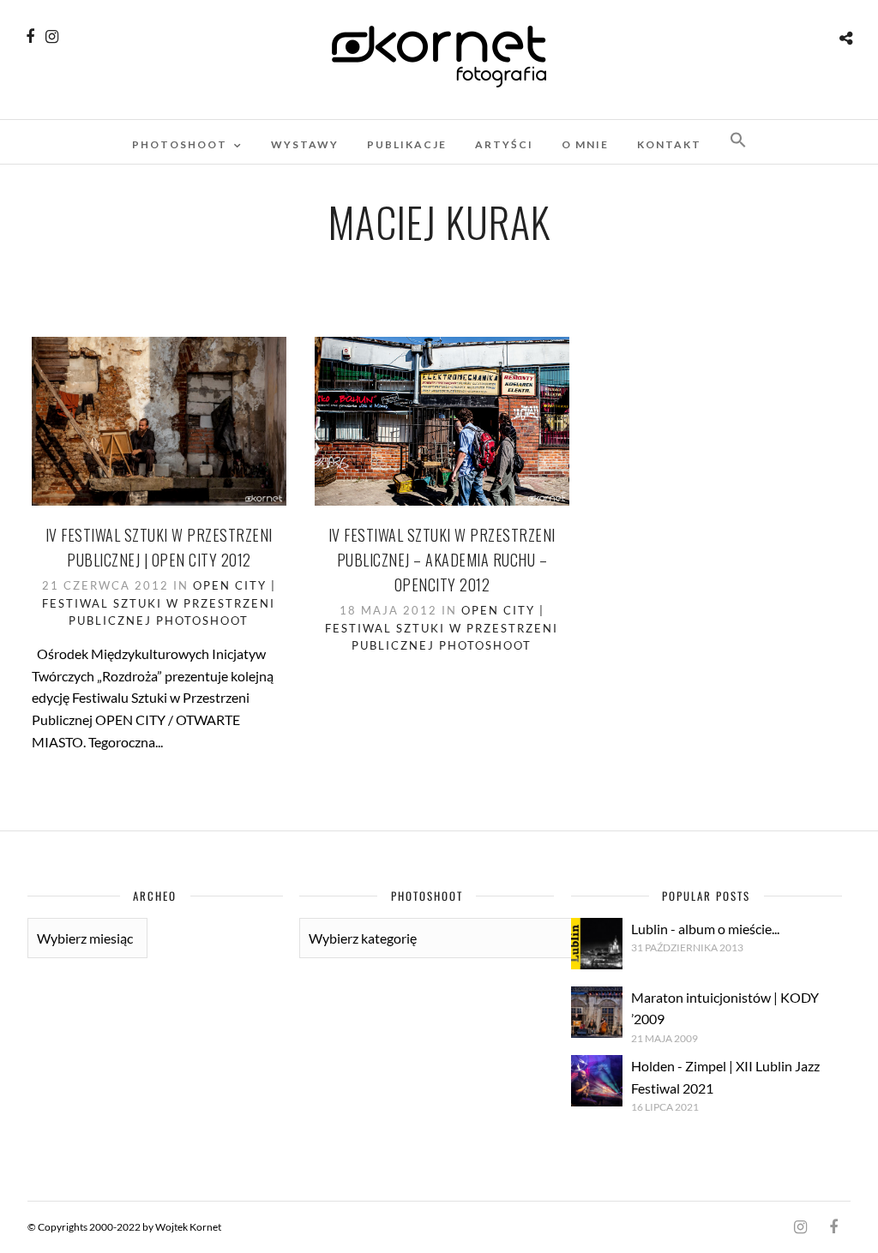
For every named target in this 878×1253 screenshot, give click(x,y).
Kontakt (669, 144)
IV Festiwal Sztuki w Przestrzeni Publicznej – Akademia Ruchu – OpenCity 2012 (442, 560)
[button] (738, 140)
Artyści (504, 144)
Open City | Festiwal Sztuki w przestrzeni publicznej (159, 603)
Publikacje (407, 144)
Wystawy (305, 144)
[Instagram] (51, 37)
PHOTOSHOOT (179, 144)
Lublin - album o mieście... (705, 928)
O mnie (585, 144)
